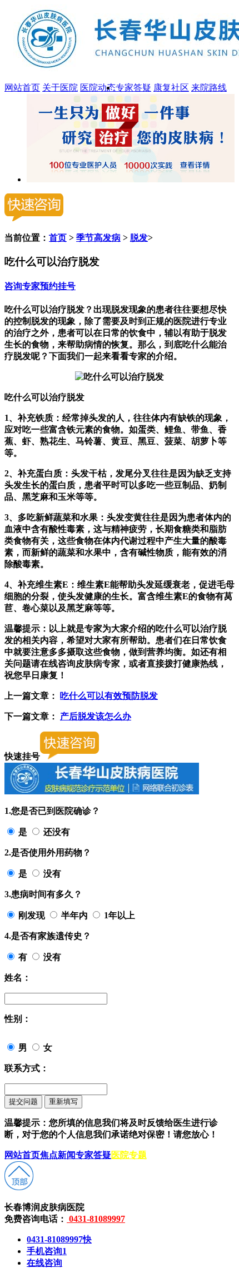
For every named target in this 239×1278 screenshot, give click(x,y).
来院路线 (209, 87)
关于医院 (60, 87)
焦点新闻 (58, 1155)
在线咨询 (44, 1262)
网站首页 (22, 87)
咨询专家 (22, 286)
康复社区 (171, 87)
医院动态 (98, 87)
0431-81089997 (96, 1219)
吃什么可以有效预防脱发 (109, 695)
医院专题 (129, 1155)
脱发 (139, 237)
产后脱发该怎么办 (95, 716)
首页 (58, 237)
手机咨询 (47, 1251)
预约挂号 (58, 286)
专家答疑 (133, 87)
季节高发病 (98, 237)
